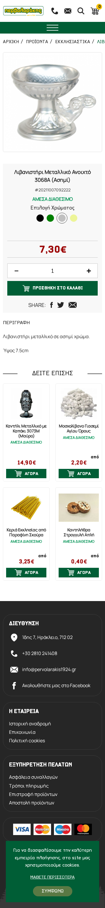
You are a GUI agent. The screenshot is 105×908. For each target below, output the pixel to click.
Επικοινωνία (22, 732)
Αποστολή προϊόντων (31, 803)
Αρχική (11, 42)
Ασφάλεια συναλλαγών (33, 777)
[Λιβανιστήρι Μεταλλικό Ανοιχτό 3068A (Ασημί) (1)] (52, 102)
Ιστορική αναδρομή (30, 724)
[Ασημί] (62, 218)
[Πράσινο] (50, 218)
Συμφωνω (53, 891)
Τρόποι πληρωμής (29, 786)
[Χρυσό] (73, 218)
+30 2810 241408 (39, 653)
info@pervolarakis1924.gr (49, 669)
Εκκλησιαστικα (72, 42)
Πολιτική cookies (27, 740)
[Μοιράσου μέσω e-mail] (73, 305)
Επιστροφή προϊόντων (33, 794)
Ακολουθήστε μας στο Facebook (56, 685)
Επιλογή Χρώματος (52, 208)
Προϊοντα (37, 42)
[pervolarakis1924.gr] (23, 10)
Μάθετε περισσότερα (52, 877)
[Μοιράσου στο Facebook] (51, 305)
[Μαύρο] (40, 218)
